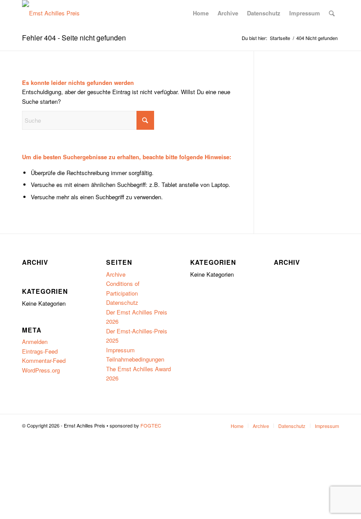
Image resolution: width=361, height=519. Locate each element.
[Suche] (331, 13)
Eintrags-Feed (40, 351)
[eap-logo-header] (51, 13)
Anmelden (35, 341)
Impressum (120, 350)
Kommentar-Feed (44, 360)
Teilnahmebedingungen (135, 359)
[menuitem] (200, 13)
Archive (115, 274)
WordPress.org (41, 370)
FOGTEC (150, 425)
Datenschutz (122, 302)
